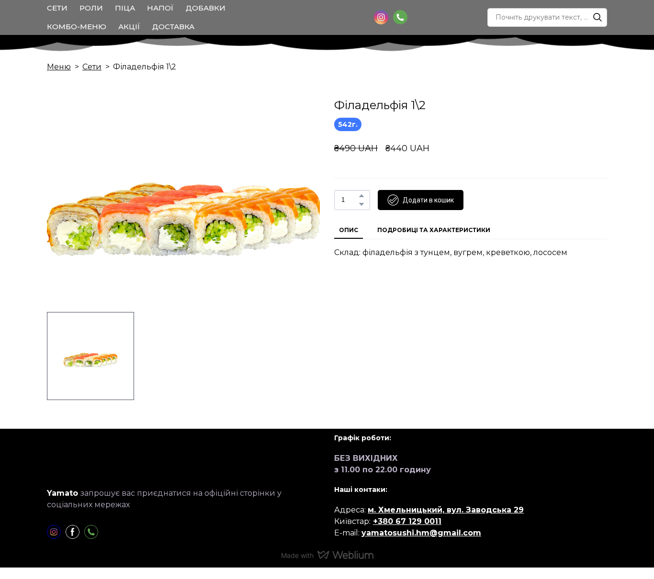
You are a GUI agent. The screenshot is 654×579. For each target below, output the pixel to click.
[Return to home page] (328, 17)
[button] (381, 17)
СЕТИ (57, 7)
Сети (91, 66)
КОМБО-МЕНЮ (76, 26)
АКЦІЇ (129, 26)
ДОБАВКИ (206, 7)
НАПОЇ (160, 7)
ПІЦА (125, 7)
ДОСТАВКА (173, 26)
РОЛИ (91, 7)
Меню (59, 66)
